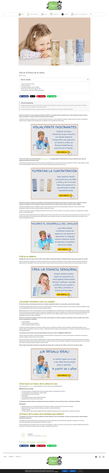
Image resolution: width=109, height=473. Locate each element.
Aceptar (64, 471)
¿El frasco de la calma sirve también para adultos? (33, 90)
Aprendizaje (23, 442)
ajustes (56, 471)
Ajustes (80, 471)
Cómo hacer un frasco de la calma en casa (31, 88)
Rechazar (73, 471)
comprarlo (30, 386)
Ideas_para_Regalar (31, 442)
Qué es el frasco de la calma (28, 84)
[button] (24, 96)
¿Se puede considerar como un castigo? (30, 87)
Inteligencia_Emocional (41, 442)
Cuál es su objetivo (26, 85)
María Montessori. (45, 158)
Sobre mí (44, 435)
